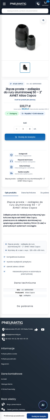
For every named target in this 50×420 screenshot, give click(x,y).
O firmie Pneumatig (8, 389)
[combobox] (25, 10)
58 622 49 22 (38, 3)
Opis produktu (11, 192)
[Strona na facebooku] (36, 330)
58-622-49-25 (22, 339)
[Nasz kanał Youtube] (43, 330)
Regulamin (5, 364)
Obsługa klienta (6, 384)
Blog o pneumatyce (14, 404)
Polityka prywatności (8, 359)
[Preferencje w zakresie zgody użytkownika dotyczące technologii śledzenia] (14, 415)
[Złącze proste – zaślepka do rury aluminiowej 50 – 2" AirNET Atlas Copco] (25, 68)
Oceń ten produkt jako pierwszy (25, 100)
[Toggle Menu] (3, 2)
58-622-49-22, (11, 339)
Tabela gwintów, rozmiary (16, 409)
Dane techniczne (28, 192)
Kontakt (4, 379)
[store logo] (18, 4)
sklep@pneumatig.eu (13, 334)
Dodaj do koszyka (38, 416)
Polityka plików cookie (9, 354)
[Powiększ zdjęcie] (43, 20)
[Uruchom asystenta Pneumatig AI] (43, 405)
